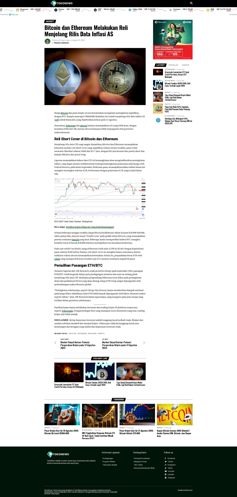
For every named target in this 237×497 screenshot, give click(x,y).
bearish (75, 239)
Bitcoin (64, 112)
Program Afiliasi (109, 462)
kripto (101, 333)
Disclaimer (233, 14)
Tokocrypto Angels (110, 465)
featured (93, 333)
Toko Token (138, 465)
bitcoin (73, 333)
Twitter (170, 462)
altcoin (83, 125)
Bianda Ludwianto (61, 43)
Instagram (171, 465)
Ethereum (71, 125)
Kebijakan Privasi (140, 462)
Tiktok (169, 468)
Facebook (171, 458)
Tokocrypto (67, 310)
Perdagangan (107, 458)
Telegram (171, 478)
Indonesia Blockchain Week (144, 468)
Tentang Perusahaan (142, 458)
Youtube (170, 471)
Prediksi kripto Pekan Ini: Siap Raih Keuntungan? (90, 226)
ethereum (83, 333)
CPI (57, 119)
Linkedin (170, 474)
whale (57, 258)
